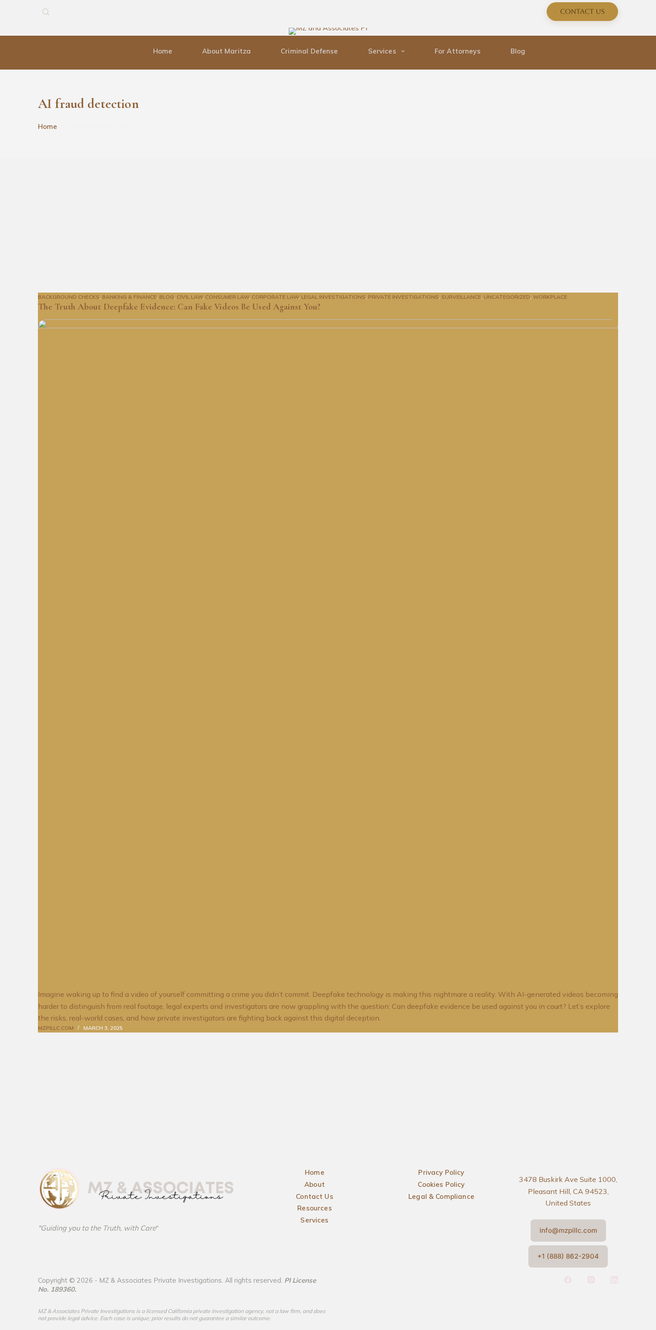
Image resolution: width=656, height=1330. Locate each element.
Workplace (550, 296)
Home (163, 51)
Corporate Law (275, 296)
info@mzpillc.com (568, 1230)
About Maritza (226, 51)
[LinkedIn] (614, 1280)
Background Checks (69, 296)
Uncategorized (507, 296)
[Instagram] (614, 31)
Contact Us (582, 11)
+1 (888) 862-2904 (568, 1256)
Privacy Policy (441, 1172)
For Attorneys (458, 51)
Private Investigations (403, 296)
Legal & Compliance (441, 1196)
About (314, 1184)
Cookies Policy (441, 1184)
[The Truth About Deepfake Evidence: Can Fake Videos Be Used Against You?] (328, 653)
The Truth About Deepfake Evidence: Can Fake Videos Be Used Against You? (179, 307)
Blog (518, 51)
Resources (314, 1208)
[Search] (45, 11)
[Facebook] (601, 31)
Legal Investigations (333, 296)
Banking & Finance (129, 296)
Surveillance (461, 296)
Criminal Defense (309, 51)
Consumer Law (227, 296)
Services (382, 51)
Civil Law (190, 296)
